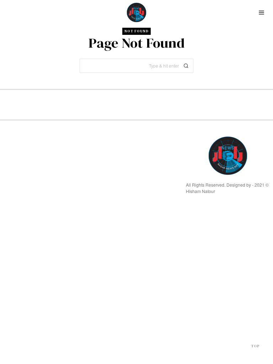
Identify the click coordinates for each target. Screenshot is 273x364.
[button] (186, 66)
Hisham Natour (200, 191)
